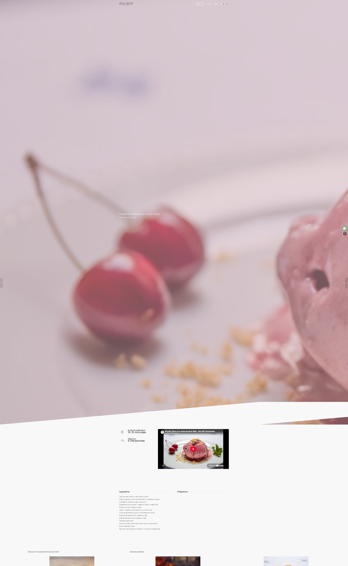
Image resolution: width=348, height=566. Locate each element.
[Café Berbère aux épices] (1, 283)
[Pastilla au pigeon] (346, 283)
